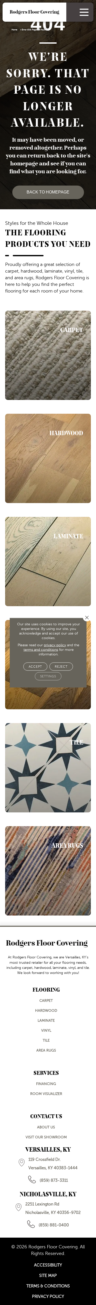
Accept (35, 666)
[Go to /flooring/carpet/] (48, 355)
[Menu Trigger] (84, 12)
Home (14, 30)
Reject (61, 666)
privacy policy (55, 645)
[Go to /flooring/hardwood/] (48, 458)
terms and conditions (41, 649)
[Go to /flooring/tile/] (48, 767)
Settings (48, 676)
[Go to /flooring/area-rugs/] (48, 871)
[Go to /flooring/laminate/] (48, 561)
